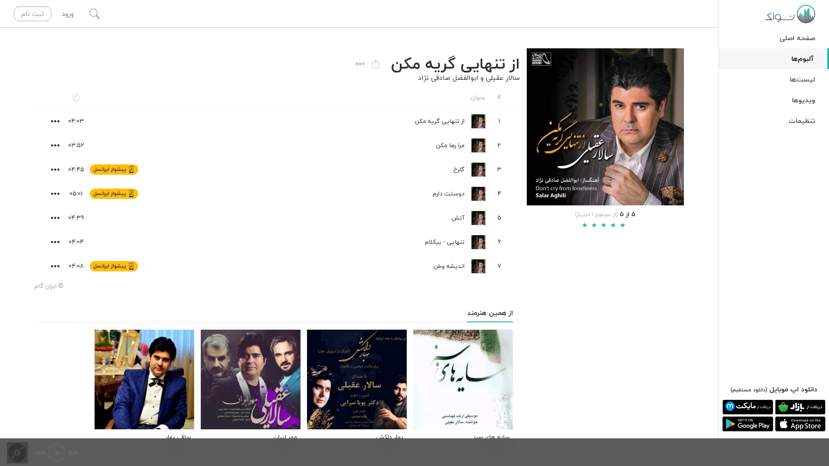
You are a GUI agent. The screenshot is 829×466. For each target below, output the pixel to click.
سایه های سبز (491, 437)
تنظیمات (802, 121)
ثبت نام (32, 14)
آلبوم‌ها (802, 59)
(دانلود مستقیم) (749, 389)
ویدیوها (803, 100)
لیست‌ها (802, 79)
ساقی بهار (178, 437)
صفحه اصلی (797, 38)
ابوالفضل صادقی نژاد (448, 78)
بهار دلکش (389, 437)
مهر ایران (285, 437)
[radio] (585, 225)
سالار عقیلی (503, 78)
